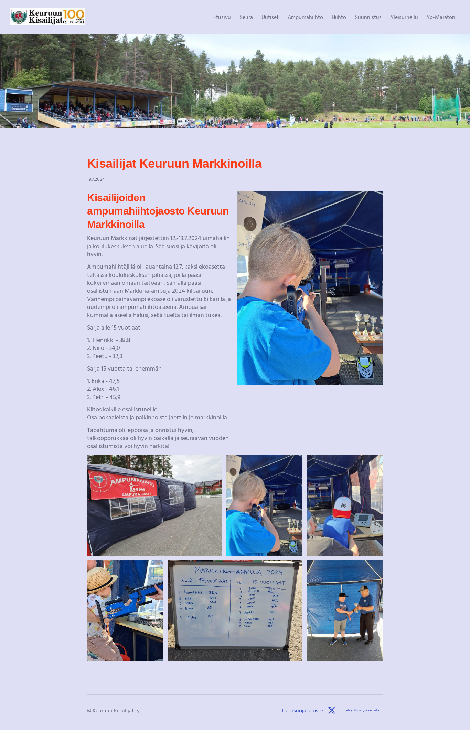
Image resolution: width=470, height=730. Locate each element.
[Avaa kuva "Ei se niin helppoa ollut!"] (264, 505)
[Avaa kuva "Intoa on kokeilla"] (125, 610)
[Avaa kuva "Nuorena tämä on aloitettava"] (345, 505)
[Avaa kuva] (154, 505)
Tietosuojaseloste (302, 710)
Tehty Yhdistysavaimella (361, 710)
